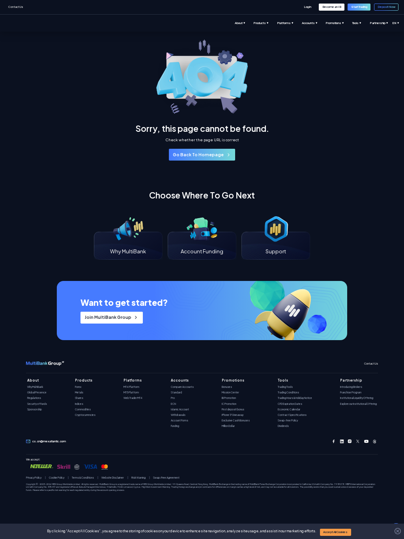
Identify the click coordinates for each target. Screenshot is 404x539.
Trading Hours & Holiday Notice (295, 398)
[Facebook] (333, 441)
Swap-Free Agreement (166, 477)
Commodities (83, 409)
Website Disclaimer (112, 477)
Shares (79, 398)
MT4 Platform (131, 387)
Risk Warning (138, 477)
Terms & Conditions (83, 477)
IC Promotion (229, 403)
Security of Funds (37, 403)
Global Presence (37, 392)
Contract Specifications (292, 415)
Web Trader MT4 (132, 398)
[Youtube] (366, 441)
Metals (79, 392)
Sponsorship (34, 409)
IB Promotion (229, 398)
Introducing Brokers (351, 387)
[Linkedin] (342, 441)
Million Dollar (228, 426)
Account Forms (179, 420)
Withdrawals (178, 415)
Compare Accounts (182, 387)
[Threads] (374, 441)
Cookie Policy (56, 477)
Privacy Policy (33, 477)
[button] (335, 532)
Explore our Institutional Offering (358, 403)
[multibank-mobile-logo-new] (45, 364)
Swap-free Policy (288, 420)
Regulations (34, 398)
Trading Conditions (288, 392)
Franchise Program (350, 392)
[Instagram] (349, 441)
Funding (175, 426)
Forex (78, 387)
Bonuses (227, 387)
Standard (176, 392)
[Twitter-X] (358, 441)
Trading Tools (285, 387)
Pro (173, 398)
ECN (173, 403)
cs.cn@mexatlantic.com (49, 441)
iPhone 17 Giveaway (232, 415)
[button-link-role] (308, 7)
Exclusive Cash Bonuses (236, 420)
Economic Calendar (289, 409)
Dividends (283, 426)
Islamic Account (180, 409)
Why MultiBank (35, 387)
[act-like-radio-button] (244, 23)
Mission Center (230, 392)
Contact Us (15, 7)
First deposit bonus (233, 409)
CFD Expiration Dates (290, 403)
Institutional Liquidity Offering (356, 398)
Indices (79, 403)
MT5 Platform (131, 392)
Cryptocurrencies (85, 415)
